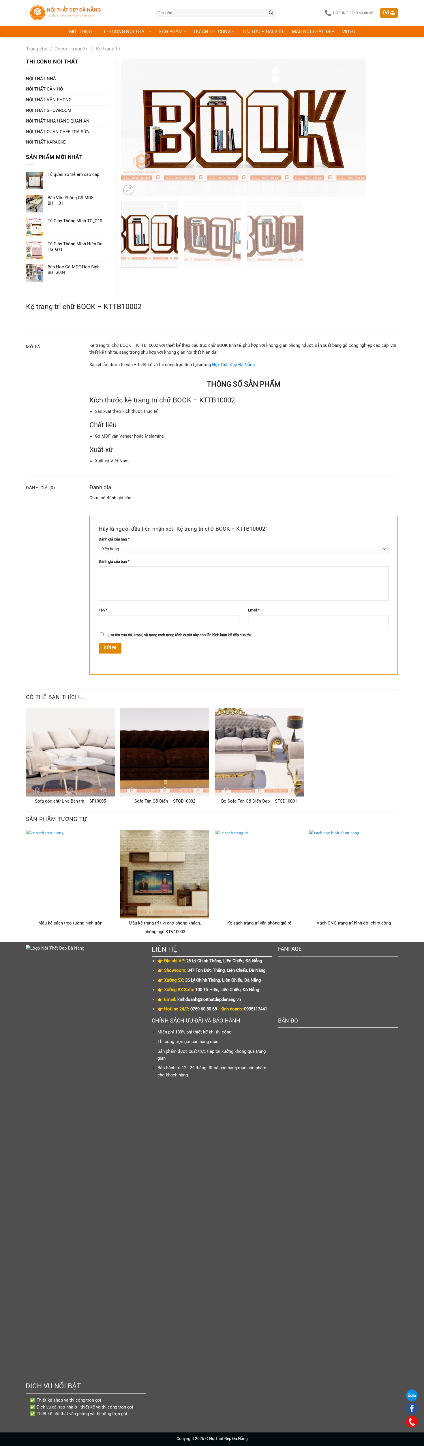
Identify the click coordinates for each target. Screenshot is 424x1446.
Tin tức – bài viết (263, 31)
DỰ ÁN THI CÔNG (212, 31)
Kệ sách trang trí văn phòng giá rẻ (259, 923)
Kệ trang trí (108, 49)
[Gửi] (271, 12)
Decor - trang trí (72, 49)
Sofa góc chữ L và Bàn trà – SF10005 (70, 801)
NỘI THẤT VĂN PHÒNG (49, 99)
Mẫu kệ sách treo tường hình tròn (70, 923)
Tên (103, 610)
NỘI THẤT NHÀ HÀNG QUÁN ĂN (57, 121)
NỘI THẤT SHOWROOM (48, 110)
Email (254, 610)
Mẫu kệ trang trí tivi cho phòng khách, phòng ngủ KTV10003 (165, 927)
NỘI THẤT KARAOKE (46, 142)
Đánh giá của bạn (114, 539)
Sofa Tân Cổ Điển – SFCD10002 (164, 801)
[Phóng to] (128, 190)
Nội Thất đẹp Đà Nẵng (233, 364)
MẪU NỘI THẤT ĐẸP (313, 31)
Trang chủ (36, 49)
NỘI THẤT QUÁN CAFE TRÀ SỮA (57, 131)
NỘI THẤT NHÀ (41, 78)
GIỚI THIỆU (80, 31)
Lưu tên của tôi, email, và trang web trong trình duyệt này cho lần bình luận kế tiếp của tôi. (180, 635)
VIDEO (349, 31)
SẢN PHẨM (171, 31)
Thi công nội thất (125, 31)
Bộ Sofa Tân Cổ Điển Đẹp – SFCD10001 (259, 801)
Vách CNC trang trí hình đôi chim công (354, 923)
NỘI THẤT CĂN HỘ (44, 89)
